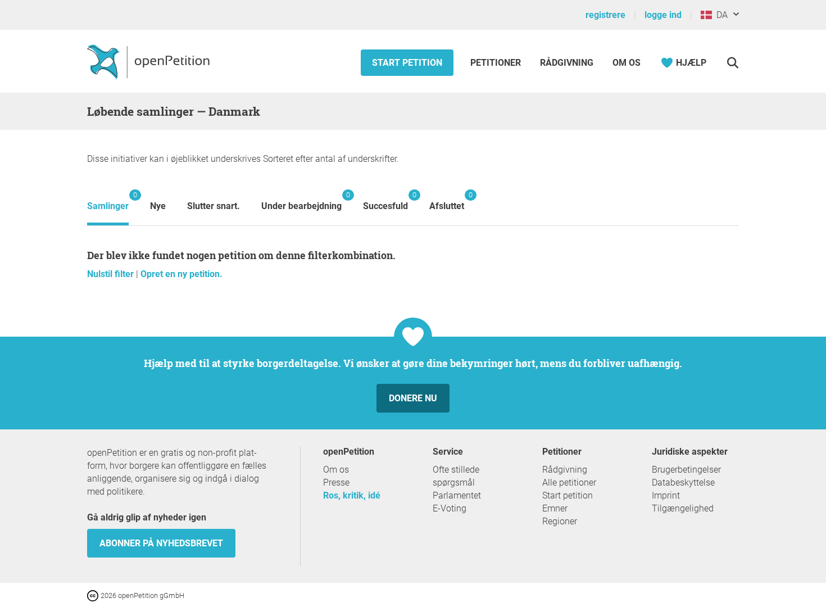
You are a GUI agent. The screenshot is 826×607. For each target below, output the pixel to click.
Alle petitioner (569, 482)
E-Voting (449, 508)
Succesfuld (385, 201)
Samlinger (108, 201)
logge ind (663, 15)
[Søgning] (732, 62)
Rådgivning (566, 62)
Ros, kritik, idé (351, 495)
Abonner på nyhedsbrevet (161, 543)
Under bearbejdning (301, 201)
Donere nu (413, 398)
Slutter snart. (213, 206)
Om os (626, 62)
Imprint (666, 495)
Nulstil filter (111, 274)
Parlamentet (457, 495)
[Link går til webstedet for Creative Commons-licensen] (94, 595)
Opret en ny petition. (181, 274)
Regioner (559, 521)
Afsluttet (446, 201)
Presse (336, 482)
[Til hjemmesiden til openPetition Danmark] (149, 61)
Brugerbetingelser (686, 469)
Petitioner (496, 62)
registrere (605, 15)
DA (720, 15)
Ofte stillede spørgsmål (456, 476)
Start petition (407, 62)
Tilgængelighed (683, 508)
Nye (158, 206)
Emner (555, 508)
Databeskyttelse (683, 482)
